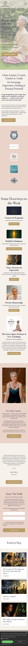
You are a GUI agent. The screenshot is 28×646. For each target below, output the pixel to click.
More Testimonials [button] (14, 482)
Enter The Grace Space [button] (14, 353)
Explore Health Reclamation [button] (14, 248)
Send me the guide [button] (9, 54)
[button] (14, 638)
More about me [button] (14, 436)
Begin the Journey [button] (14, 310)
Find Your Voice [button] (14, 279)
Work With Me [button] (8, 120)
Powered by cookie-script (5, 644)
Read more (13, 636)
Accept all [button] (7, 641)
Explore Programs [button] (14, 223)
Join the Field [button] (14, 530)
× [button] (26, 632)
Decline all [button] (20, 641)
